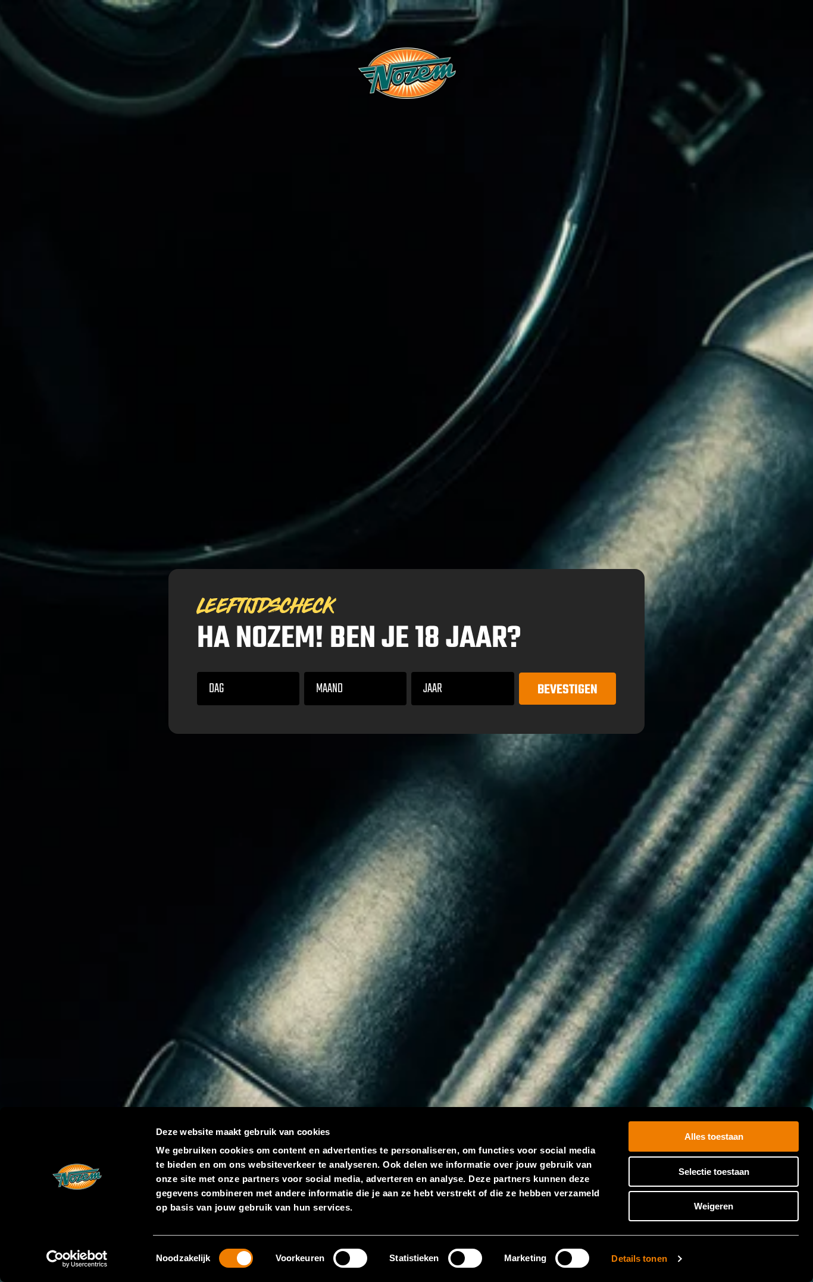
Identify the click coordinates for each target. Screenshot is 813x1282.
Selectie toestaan (713, 1172)
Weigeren (713, 1206)
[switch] (350, 1258)
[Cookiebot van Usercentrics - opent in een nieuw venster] (77, 1259)
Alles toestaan (713, 1136)
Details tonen (639, 1258)
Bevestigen (567, 690)
